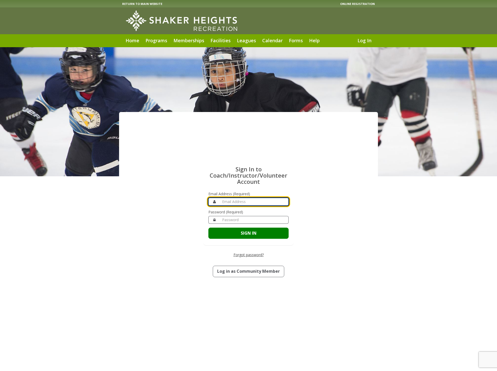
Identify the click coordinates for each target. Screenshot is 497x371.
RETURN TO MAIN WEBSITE (142, 4)
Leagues (246, 40)
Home (132, 40)
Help (314, 40)
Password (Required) (225, 211)
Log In (364, 40)
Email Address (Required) (229, 193)
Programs (156, 40)
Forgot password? (248, 254)
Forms (296, 40)
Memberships (188, 40)
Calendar (272, 40)
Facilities (220, 40)
